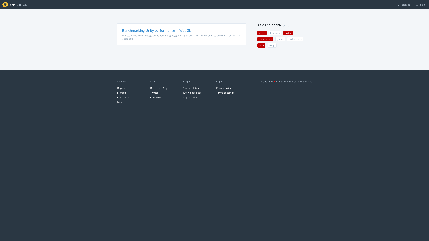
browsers (222, 35)
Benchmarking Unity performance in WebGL (156, 30)
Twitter (154, 92)
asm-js (211, 35)
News (120, 102)
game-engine (167, 35)
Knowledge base (192, 92)
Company (155, 97)
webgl (148, 35)
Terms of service (225, 92)
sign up (405, 4)
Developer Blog (158, 88)
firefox (203, 35)
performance (191, 35)
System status (191, 88)
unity (155, 35)
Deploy (121, 88)
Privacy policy (223, 88)
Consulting (123, 97)
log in (422, 4)
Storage (121, 92)
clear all (286, 25)
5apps (14, 5)
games (179, 35)
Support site (190, 97)
